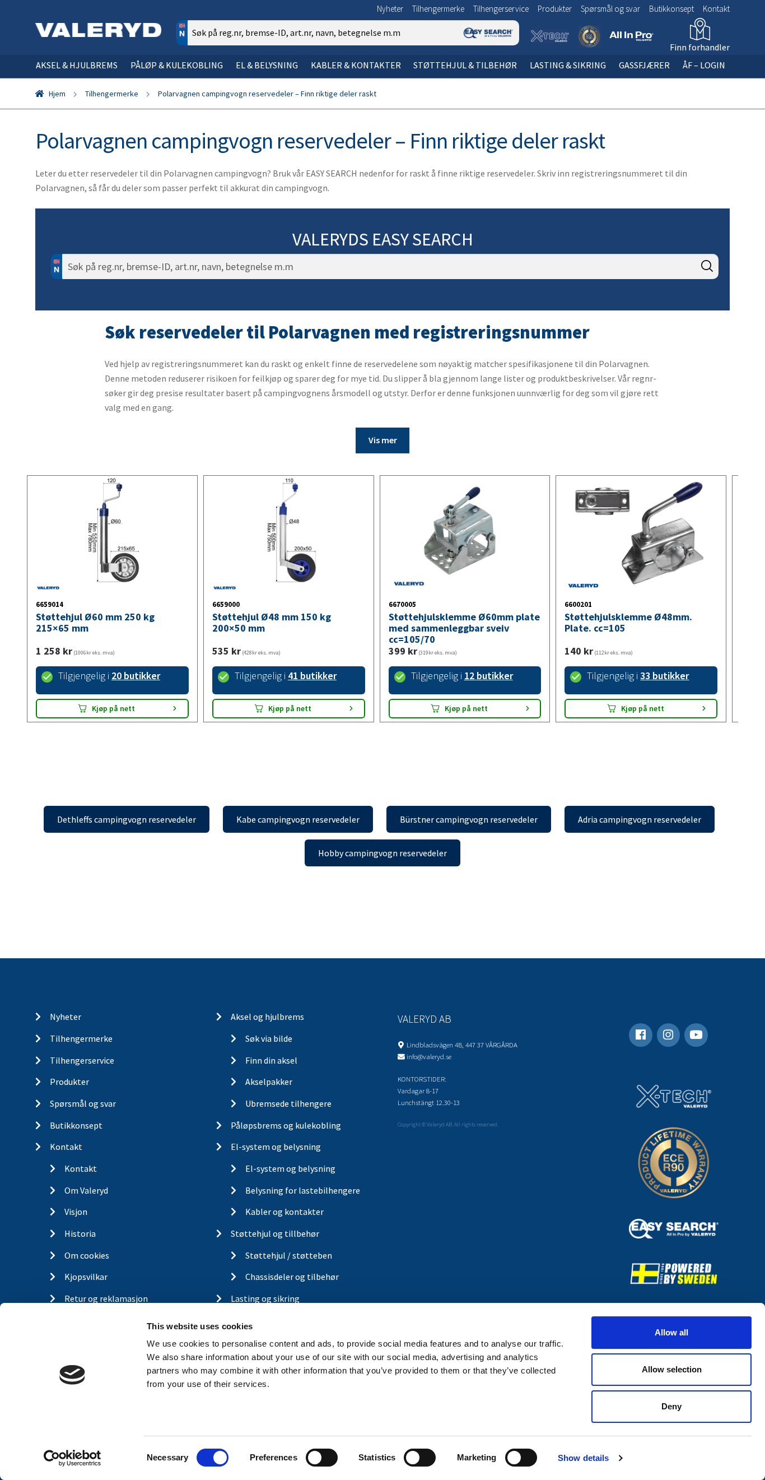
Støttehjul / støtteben (288, 1255)
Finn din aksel (271, 1060)
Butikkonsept (671, 8)
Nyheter (390, 8)
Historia (80, 1233)
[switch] (322, 1458)
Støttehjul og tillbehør (275, 1233)
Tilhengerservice (501, 8)
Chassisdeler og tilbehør (292, 1276)
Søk (503, 80)
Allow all (671, 1332)
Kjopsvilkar (86, 1276)
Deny (671, 1406)
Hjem (57, 94)
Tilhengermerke (438, 8)
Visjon (75, 1211)
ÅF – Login (704, 65)
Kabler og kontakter (284, 1211)
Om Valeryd (86, 1190)
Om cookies (86, 1255)
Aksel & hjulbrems (77, 65)
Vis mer (382, 440)
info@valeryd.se (429, 1056)
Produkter (555, 8)
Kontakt (716, 8)
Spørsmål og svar (610, 8)
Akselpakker (268, 1081)
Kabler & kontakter (356, 65)
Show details (583, 1458)
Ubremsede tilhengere (288, 1103)
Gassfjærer (644, 65)
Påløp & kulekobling (176, 65)
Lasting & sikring (568, 65)
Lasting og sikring (265, 1298)
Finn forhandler (700, 47)
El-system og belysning (276, 1146)
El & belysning (267, 65)
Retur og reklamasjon (106, 1298)
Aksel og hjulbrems (267, 1016)
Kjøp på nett (113, 708)
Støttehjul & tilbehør (465, 65)
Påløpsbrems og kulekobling (286, 1125)
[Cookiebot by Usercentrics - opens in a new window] (73, 1458)
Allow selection (672, 1369)
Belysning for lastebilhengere (302, 1190)
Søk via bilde (268, 1038)
